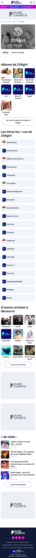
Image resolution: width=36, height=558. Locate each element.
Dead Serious (12, 142)
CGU (4, 547)
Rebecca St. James (30, 342)
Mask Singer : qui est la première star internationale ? (23, 474)
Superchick (6, 341)
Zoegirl (29, 96)
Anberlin (6, 357)
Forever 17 (11, 265)
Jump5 (30, 327)
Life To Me (10, 257)
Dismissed (10, 200)
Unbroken (10, 249)
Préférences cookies (28, 547)
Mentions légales (24, 542)
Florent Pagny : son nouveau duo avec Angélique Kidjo (22, 453)
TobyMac (18, 341)
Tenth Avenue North (30, 358)
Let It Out (10, 224)
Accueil (3, 21)
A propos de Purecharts (12, 542)
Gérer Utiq (13, 547)
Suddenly (10, 290)
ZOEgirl (18, 40)
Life (6, 96)
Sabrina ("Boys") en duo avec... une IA (20, 443)
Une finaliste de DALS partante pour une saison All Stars (22, 464)
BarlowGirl (6, 327)
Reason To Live (12, 216)
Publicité (19, 547)
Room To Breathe (18, 97)
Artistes (9, 21)
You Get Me (11, 183)
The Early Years (6, 113)
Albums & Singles (17, 53)
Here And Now (12, 151)
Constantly (11, 175)
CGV (8, 547)
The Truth (10, 273)
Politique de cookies (7, 545)
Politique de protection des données (23, 545)
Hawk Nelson (18, 357)
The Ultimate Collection (6, 81)
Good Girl (10, 232)
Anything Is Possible (14, 282)
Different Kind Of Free (15, 159)
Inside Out (11, 241)
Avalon (18, 327)
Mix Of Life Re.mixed (30, 81)
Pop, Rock (18, 45)
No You (9, 298)
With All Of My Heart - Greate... (18, 82)
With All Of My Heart (14, 192)
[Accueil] (16, 2)
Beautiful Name (13, 208)
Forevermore (12, 167)
